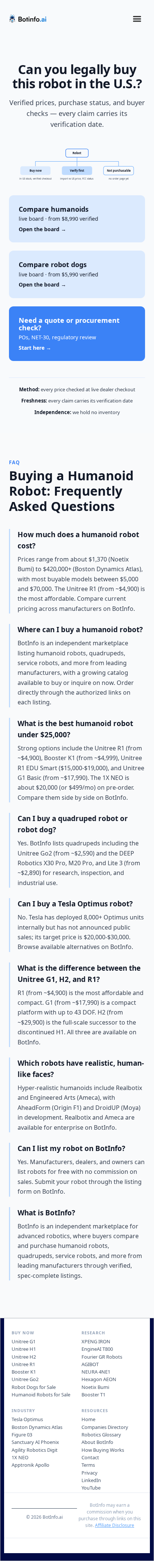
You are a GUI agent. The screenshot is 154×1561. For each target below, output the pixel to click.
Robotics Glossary (101, 1434)
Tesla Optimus (27, 1419)
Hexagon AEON (98, 1379)
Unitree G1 (24, 1341)
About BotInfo (97, 1442)
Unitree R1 (23, 1364)
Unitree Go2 (25, 1379)
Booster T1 (93, 1394)
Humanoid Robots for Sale (41, 1394)
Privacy (89, 1472)
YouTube (91, 1487)
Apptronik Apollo (30, 1464)
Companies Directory (104, 1427)
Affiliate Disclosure (114, 1525)
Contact (90, 1457)
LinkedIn (91, 1480)
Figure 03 (22, 1434)
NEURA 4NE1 (95, 1371)
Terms (88, 1464)
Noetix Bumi (95, 1387)
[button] (137, 19)
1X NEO (20, 1457)
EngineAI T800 (97, 1349)
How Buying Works (102, 1450)
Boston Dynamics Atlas (37, 1427)
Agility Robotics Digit (35, 1450)
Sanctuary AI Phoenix (35, 1442)
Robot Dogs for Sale (34, 1387)
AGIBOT (90, 1364)
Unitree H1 (24, 1349)
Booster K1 (24, 1371)
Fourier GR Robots (101, 1356)
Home (88, 1419)
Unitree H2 (24, 1356)
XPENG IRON (95, 1341)
